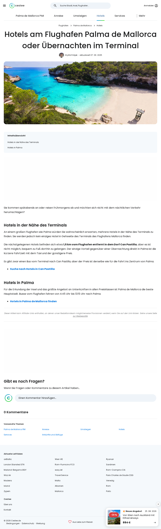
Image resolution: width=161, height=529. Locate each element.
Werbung (40, 523)
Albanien (59, 486)
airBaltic (8, 459)
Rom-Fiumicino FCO (64, 464)
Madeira (8, 480)
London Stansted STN (14, 464)
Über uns (8, 504)
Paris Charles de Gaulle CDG (119, 475)
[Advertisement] (80, 179)
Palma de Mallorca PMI (30, 16)
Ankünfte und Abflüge (52, 434)
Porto (108, 491)
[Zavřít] (158, 504)
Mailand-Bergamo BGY (15, 470)
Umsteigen (80, 16)
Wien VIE (59, 459)
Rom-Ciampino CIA (115, 470)
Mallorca (59, 491)
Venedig (110, 480)
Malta (57, 480)
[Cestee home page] (16, 5)
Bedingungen (13, 523)
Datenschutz (28, 523)
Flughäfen (63, 25)
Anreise (58, 16)
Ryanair (110, 459)
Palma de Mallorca (82, 25)
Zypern (7, 491)
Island (7, 486)
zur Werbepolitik (80, 316)
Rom (108, 486)
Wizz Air (7, 475)
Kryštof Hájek (71, 55)
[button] (4, 5)
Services (120, 16)
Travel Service (61, 475)
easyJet (58, 470)
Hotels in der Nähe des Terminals (23, 142)
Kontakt (7, 509)
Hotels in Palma (15, 147)
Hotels (101, 16)
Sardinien (110, 464)
